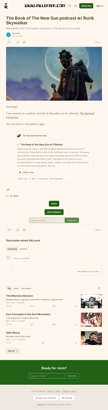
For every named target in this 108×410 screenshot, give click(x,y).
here (42, 124)
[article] (54, 301)
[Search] (69, 5)
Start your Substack (47, 398)
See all (11, 350)
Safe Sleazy (13, 332)
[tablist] (17, 249)
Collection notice (69, 391)
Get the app (67, 398)
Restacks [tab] (23, 249)
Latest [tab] (16, 288)
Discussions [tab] (26, 288)
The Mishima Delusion (19, 295)
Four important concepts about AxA (22, 318)
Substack (41, 404)
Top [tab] (9, 288)
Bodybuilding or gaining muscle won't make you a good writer (34, 299)
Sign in (99, 5)
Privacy (50, 391)
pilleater (16, 33)
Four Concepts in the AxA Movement (28, 314)
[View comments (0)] (18, 42)
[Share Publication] (75, 5)
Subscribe (86, 5)
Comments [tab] (12, 249)
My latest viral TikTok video (18, 336)
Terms (57, 391)
